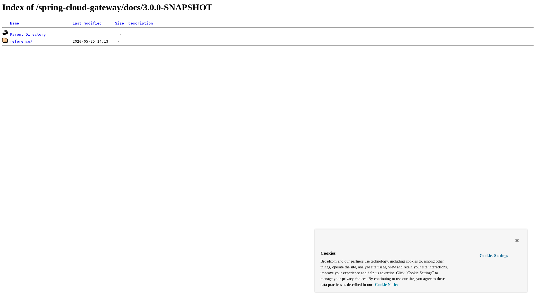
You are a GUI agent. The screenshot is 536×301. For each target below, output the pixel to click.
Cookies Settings (494, 256)
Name (14, 23)
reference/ (21, 41)
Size (119, 23)
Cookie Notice (386, 285)
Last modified (87, 23)
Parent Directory (28, 34)
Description (140, 23)
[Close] (517, 240)
